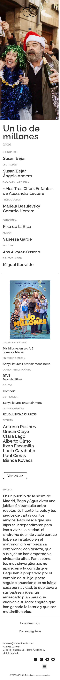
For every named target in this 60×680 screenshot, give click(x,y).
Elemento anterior (30, 623)
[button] (30, 28)
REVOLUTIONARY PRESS (20, 414)
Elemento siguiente (30, 631)
